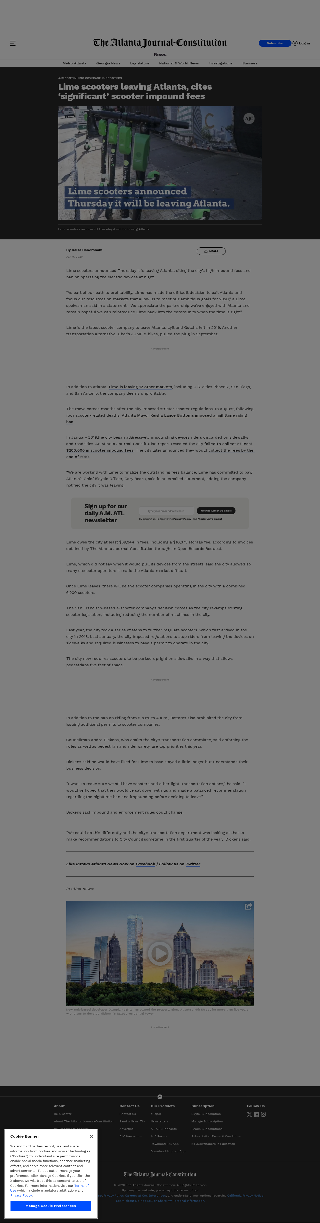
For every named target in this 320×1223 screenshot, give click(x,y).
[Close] (91, 1136)
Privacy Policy (21, 1195)
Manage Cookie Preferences (51, 1206)
